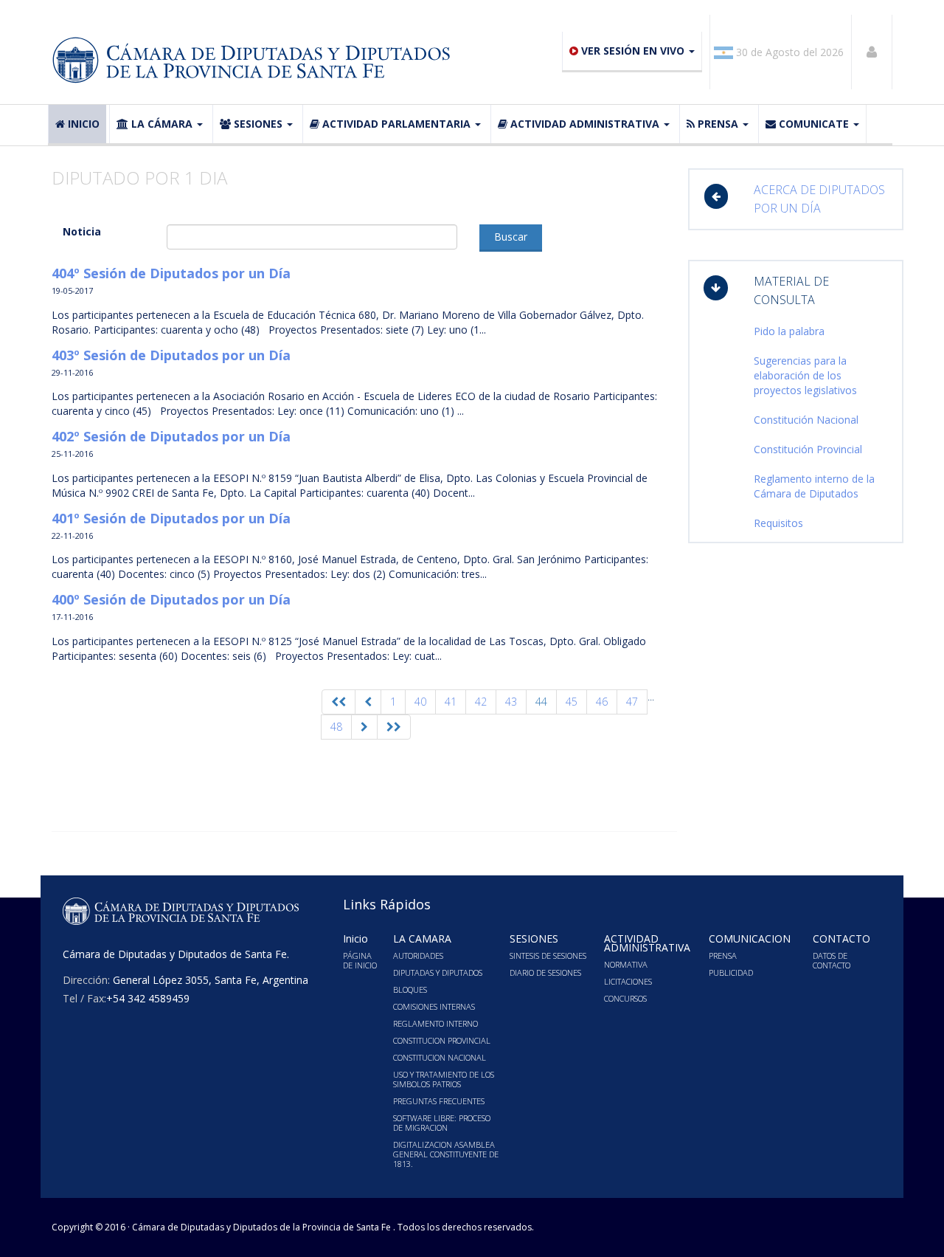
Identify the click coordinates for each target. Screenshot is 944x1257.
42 (481, 702)
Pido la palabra (789, 331)
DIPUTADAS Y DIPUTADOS (437, 972)
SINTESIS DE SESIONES (548, 955)
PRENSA (718, 124)
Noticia (82, 231)
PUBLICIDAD (731, 972)
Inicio (84, 124)
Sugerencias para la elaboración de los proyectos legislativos (805, 375)
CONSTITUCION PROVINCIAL (441, 1040)
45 (571, 702)
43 (511, 702)
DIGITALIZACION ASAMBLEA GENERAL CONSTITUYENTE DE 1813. (446, 1154)
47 (632, 702)
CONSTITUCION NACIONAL (439, 1057)
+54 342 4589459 (148, 998)
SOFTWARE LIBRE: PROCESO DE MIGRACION (441, 1122)
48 (336, 727)
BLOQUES (410, 989)
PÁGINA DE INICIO (360, 960)
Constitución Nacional (806, 420)
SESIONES (258, 124)
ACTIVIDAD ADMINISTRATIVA (584, 124)
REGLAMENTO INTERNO (435, 1023)
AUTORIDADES (418, 955)
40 (420, 702)
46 (602, 702)
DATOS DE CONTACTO (831, 960)
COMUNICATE (814, 124)
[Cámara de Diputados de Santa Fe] (256, 60)
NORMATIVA (626, 964)
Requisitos (778, 523)
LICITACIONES (628, 981)
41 (451, 702)
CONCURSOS (625, 998)
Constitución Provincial (808, 449)
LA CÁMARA (161, 124)
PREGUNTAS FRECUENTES (439, 1100)
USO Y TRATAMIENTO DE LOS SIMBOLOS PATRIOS (443, 1079)
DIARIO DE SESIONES (545, 972)
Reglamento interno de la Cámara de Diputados (814, 486)
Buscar (510, 237)
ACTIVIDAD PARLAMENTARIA (396, 124)
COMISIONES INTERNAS (434, 1006)
